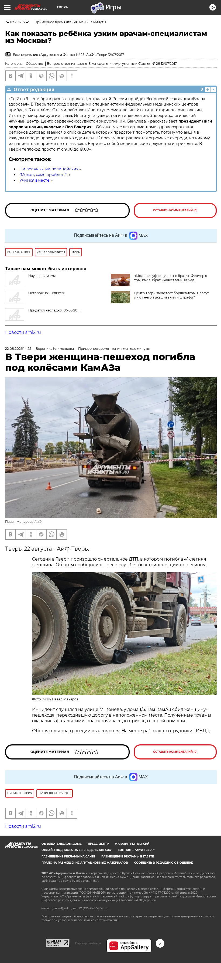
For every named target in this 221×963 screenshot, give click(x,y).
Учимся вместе (34, 180)
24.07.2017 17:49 (17, 22)
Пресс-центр (98, 844)
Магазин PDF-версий (132, 844)
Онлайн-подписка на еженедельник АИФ (77, 850)
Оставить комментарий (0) (175, 210)
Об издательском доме (62, 844)
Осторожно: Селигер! (46, 293)
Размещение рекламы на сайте (68, 856)
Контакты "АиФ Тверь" (136, 850)
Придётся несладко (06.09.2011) (54, 310)
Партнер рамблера (88, 943)
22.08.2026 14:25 (18, 349)
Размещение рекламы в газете (127, 856)
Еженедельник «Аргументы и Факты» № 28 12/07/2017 (132, 64)
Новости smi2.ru (23, 332)
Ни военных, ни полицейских (48, 169)
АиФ (38, 522)
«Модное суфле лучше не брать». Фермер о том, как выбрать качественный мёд (170, 278)
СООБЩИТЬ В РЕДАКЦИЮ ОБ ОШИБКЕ (163, 862)
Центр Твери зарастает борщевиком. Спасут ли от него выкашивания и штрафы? (171, 295)
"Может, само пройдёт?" (43, 174)
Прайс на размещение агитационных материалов (85, 862)
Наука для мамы (42, 276)
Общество (34, 64)
